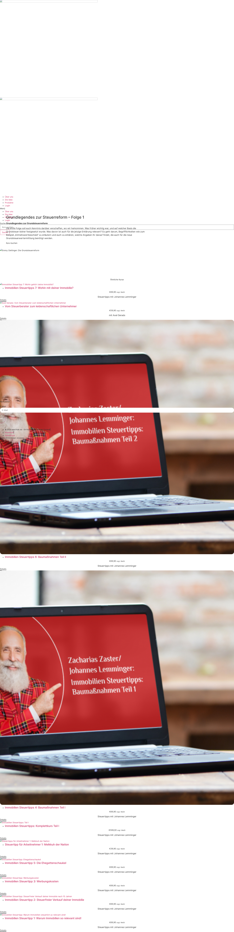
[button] (117, 208)
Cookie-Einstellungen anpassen (12, 438)
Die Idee (8, 199)
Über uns (9, 197)
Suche (3, 223)
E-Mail (3, 406)
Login (7, 205)
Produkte (9, 202)
